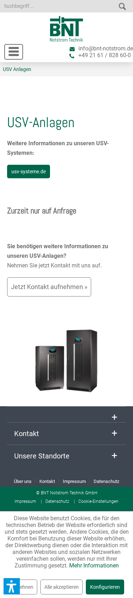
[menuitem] (10, 50)
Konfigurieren (105, 587)
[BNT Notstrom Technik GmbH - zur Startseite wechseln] (66, 29)
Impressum (74, 481)
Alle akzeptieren (61, 587)
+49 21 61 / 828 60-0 (104, 55)
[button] (12, 586)
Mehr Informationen (94, 565)
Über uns (23, 481)
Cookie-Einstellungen (98, 501)
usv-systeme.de (28, 171)
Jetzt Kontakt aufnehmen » (49, 286)
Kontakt (47, 481)
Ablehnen (23, 587)
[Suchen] (122, 5)
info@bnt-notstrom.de (105, 48)
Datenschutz (106, 481)
